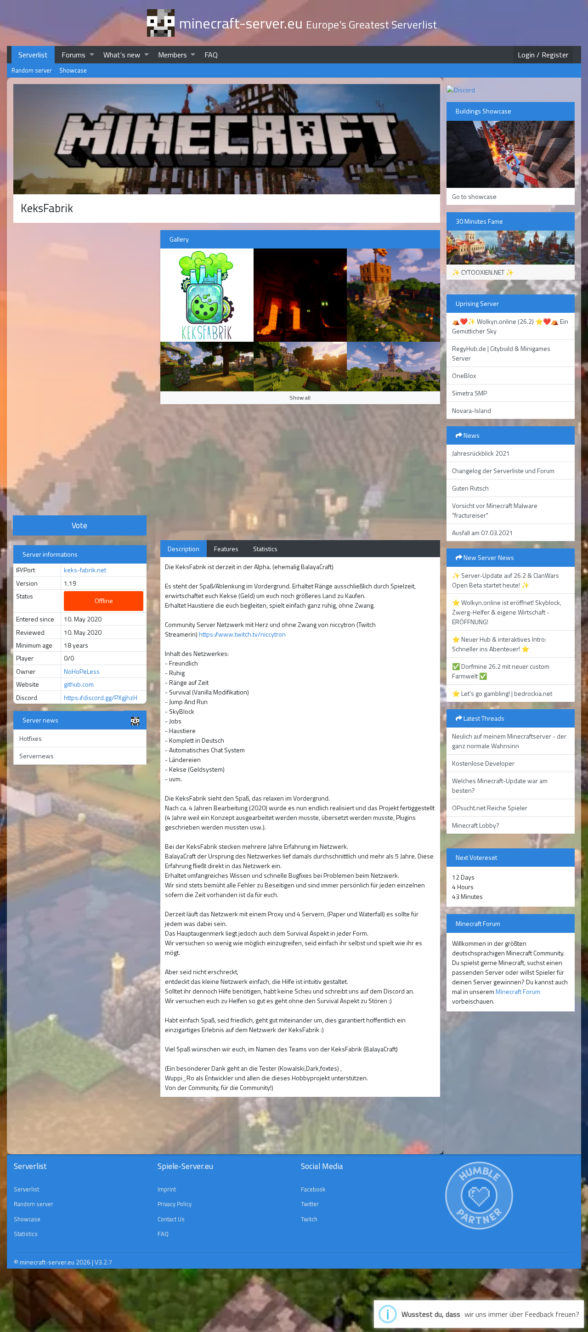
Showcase (73, 70)
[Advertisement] (80, 368)
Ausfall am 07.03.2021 (482, 532)
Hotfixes (30, 738)
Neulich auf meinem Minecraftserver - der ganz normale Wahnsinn (509, 741)
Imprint (167, 1189)
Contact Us (171, 1219)
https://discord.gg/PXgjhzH (100, 697)
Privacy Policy (175, 1203)
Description (183, 548)
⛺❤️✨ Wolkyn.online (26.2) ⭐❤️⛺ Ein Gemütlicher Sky (510, 326)
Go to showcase (474, 196)
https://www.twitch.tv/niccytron (242, 634)
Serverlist (33, 54)
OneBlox (464, 375)
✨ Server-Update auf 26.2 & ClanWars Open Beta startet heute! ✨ (505, 580)
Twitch (309, 1219)
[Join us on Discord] (461, 89)
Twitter (310, 1203)
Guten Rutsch (470, 488)
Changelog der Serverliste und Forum (503, 470)
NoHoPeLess (82, 671)
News (471, 435)
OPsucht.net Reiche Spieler (489, 808)
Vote (79, 525)
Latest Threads (483, 718)
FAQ (211, 54)
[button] (91, 54)
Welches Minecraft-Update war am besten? (500, 785)
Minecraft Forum (518, 991)
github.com (79, 684)
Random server (31, 70)
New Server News (488, 557)
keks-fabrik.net (85, 570)
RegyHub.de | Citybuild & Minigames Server (501, 353)
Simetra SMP (469, 393)
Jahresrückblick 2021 (481, 453)
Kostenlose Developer (483, 763)
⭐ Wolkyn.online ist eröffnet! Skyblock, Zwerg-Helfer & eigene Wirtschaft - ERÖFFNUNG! (506, 612)
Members (172, 54)
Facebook (313, 1189)
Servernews (36, 756)
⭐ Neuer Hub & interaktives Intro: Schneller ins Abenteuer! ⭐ (499, 644)
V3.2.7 (103, 1262)
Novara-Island (471, 410)
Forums (73, 54)
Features (226, 548)
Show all (300, 397)
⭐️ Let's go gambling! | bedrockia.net (502, 693)
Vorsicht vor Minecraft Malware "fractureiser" (494, 510)
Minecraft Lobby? (475, 825)
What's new (121, 54)
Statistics (265, 548)
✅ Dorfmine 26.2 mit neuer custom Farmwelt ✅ (500, 671)
